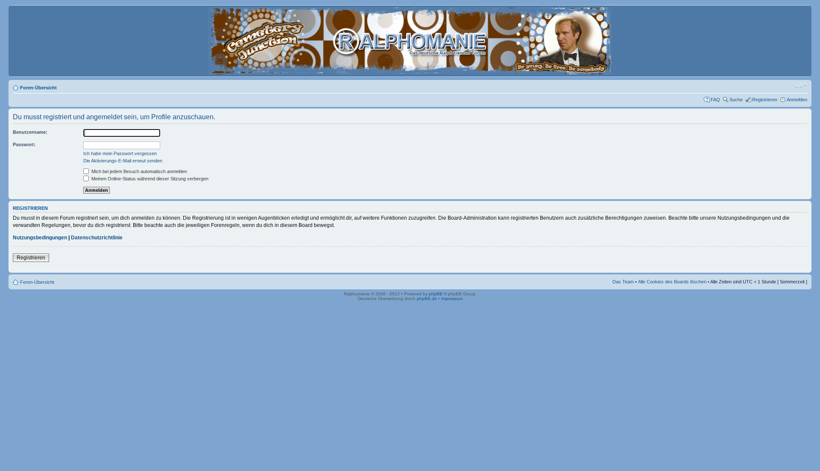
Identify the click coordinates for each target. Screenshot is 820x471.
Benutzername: (30, 132)
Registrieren (764, 99)
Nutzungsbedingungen (40, 238)
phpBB (435, 293)
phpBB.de (427, 298)
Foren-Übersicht (38, 87)
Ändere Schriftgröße (801, 86)
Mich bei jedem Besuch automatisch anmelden (138, 171)
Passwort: (24, 144)
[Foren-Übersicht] (410, 70)
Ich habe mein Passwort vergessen (120, 153)
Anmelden (797, 99)
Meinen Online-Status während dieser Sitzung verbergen (149, 178)
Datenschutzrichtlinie (97, 238)
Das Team (623, 281)
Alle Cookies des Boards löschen (672, 281)
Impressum (452, 298)
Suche (736, 99)
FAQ (715, 99)
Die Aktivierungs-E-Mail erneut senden (122, 160)
